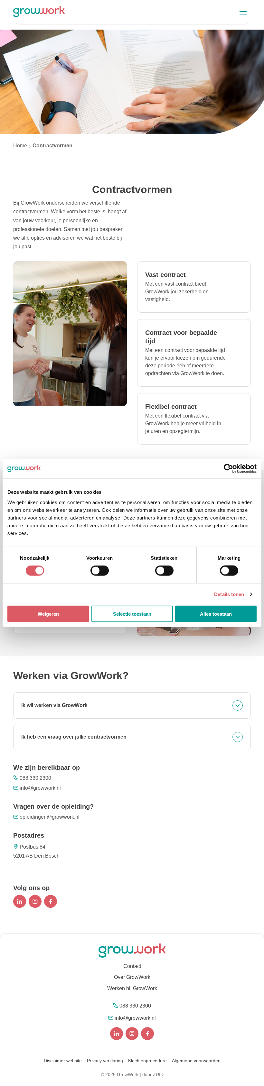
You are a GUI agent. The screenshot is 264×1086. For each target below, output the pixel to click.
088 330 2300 (35, 778)
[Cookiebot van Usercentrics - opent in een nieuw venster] (228, 469)
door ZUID (153, 1074)
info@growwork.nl (40, 788)
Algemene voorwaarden (196, 1060)
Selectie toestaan (132, 613)
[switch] (99, 571)
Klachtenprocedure (147, 1060)
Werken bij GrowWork (132, 988)
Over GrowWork (132, 977)
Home (20, 145)
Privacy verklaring (105, 1060)
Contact (132, 966)
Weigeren (48, 613)
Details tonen (229, 594)
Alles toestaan (216, 613)
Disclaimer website (63, 1060)
